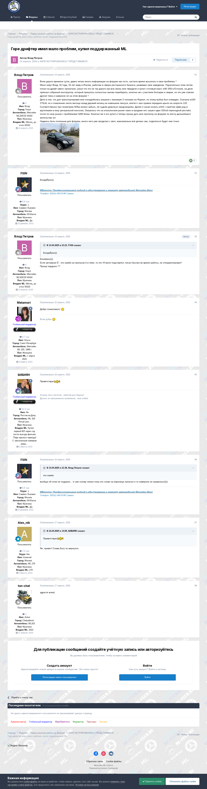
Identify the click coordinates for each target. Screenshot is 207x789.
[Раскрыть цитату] (44, 245)
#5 (196, 374)
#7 (196, 522)
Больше (120, 17)
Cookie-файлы (113, 761)
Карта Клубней (69, 17)
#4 (196, 302)
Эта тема (183, 17)
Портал (16, 17)
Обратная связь (94, 761)
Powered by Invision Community (103, 768)
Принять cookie (153, 781)
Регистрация (190, 6)
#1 (196, 74)
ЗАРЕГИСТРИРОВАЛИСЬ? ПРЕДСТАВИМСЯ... (64, 61)
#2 (196, 173)
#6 (196, 459)
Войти (147, 677)
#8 (196, 585)
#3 (196, 236)
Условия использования (87, 785)
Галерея (89, 17)
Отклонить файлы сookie (182, 781)
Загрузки (105, 17)
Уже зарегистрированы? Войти (159, 7)
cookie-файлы (30, 781)
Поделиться (161, 60)
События (49, 17)
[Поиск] (195, 17)
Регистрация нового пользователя (59, 677)
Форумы (33, 17)
